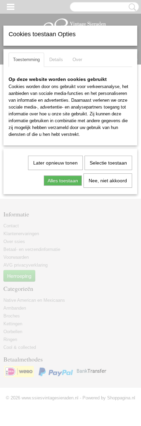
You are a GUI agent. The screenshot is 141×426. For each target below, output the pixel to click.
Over (77, 59)
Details (56, 59)
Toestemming (26, 59)
